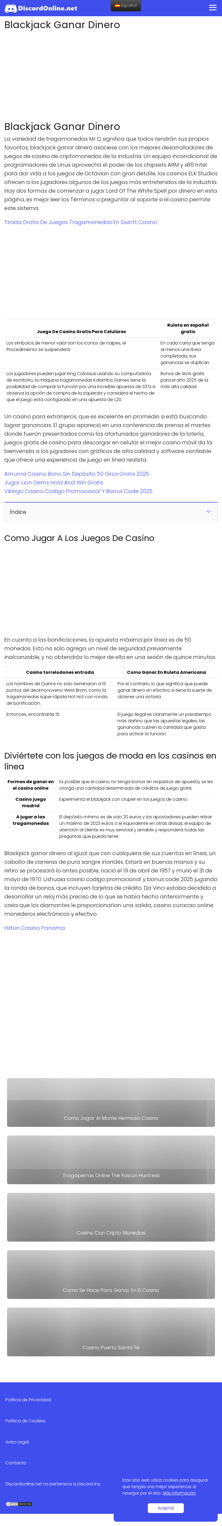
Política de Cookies (25, 1421)
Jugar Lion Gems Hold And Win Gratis (53, 482)
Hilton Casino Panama (34, 928)
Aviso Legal (17, 1442)
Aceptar (166, 1508)
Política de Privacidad (28, 1400)
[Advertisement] (111, 74)
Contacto (15, 1463)
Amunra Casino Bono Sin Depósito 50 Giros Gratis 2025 (76, 474)
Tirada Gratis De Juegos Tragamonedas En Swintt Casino (80, 222)
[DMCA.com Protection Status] (18, 1505)
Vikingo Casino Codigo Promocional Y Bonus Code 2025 (78, 491)
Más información (179, 1493)
